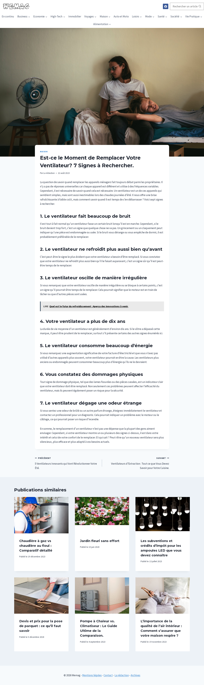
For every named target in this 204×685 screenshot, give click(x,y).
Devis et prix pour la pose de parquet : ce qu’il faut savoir (40, 626)
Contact (108, 675)
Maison (44, 151)
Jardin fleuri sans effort (99, 541)
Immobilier (74, 16)
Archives (135, 675)
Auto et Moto (121, 16)
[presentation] (41, 515)
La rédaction (49, 173)
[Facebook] (165, 6)
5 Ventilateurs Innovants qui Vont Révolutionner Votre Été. (66, 463)
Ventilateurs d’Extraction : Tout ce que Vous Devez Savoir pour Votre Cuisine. (140, 463)
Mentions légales (92, 675)
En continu (8, 16)
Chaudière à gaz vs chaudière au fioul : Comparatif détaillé (35, 545)
